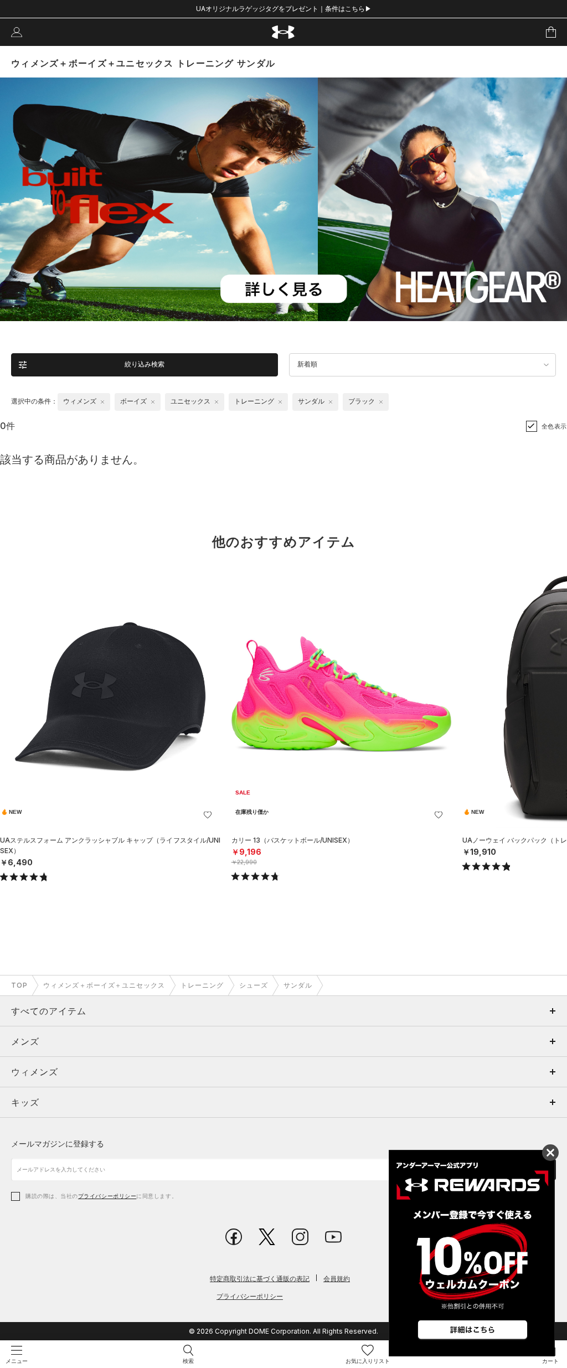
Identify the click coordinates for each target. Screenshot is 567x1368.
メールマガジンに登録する (57, 1143)
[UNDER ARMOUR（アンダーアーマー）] (284, 32)
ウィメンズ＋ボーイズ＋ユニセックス (104, 985)
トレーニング (202, 985)
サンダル (298, 985)
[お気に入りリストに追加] (207, 815)
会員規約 (336, 1278)
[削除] (102, 402)
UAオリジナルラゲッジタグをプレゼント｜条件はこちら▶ (284, 8)
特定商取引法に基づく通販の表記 (260, 1278)
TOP (19, 985)
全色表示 (554, 426)
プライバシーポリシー (107, 1196)
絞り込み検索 (144, 364)
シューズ (253, 985)
